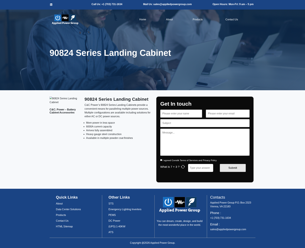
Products (199, 19)
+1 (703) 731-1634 (220, 218)
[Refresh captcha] (183, 167)
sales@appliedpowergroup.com (228, 229)
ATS (110, 232)
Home (142, 19)
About (169, 19)
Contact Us (231, 19)
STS (111, 203)
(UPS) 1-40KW (116, 226)
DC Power (114, 220)
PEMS (112, 215)
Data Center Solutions (68, 209)
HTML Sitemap (64, 226)
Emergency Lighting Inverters (124, 209)
